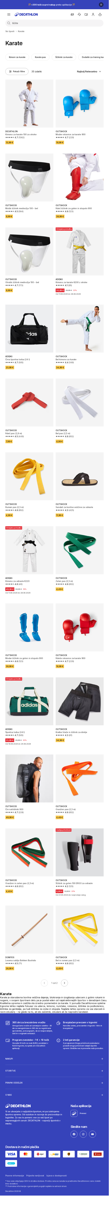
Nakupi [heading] (9, 1058)
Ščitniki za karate (63, 57)
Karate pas (40, 57)
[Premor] (101, 4)
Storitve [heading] (10, 1070)
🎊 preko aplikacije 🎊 (51, 4)
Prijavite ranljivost (35, 1175)
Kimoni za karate (17, 57)
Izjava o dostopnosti (56, 1175)
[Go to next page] (64, 983)
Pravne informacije (14, 1175)
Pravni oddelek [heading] (14, 1082)
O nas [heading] (8, 1095)
